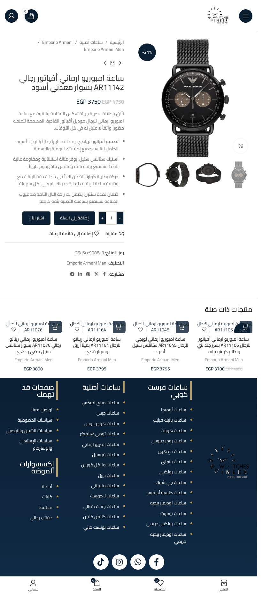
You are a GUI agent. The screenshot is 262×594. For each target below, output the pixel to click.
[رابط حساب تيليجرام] (72, 274)
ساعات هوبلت (173, 430)
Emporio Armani (57, 42)
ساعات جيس (107, 413)
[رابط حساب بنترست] (88, 274)
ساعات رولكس (172, 472)
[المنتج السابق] (120, 63)
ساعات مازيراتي (105, 485)
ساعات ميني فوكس (100, 403)
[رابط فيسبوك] (104, 274)
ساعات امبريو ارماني (100, 444)
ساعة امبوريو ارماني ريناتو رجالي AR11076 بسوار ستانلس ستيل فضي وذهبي (33, 345)
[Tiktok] (101, 562)
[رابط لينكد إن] (80, 274)
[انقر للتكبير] (240, 146)
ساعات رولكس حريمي (166, 523)
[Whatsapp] (138, 562)
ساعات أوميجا (173, 410)
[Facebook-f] (156, 562)
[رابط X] (96, 274)
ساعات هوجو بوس (101, 423)
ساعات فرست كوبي (168, 390)
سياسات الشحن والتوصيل (29, 430)
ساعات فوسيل (105, 454)
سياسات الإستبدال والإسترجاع (35, 444)
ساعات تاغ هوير (172, 451)
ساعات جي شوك (171, 482)
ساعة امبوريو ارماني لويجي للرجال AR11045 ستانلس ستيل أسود (160, 345)
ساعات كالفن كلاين (101, 516)
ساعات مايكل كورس (100, 465)
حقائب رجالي (41, 517)
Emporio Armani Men (104, 49)
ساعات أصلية (91, 42)
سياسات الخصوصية (35, 420)
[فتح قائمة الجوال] (246, 16)
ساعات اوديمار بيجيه (168, 503)
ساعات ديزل (108, 475)
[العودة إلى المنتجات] (112, 63)
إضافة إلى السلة (74, 218)
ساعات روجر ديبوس (168, 441)
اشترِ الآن (36, 218)
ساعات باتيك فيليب (169, 420)
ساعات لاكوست (104, 496)
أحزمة (47, 486)
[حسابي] (11, 16)
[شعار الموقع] (218, 16)
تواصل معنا (41, 410)
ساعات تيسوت (173, 513)
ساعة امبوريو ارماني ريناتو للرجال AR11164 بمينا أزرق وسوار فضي (97, 345)
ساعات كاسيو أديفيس (166, 492)
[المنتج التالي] (105, 63)
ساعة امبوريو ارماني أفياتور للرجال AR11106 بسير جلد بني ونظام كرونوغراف (223, 345)
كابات (47, 497)
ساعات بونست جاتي (101, 527)
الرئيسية (117, 42)
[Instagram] (119, 562)
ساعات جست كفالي (101, 506)
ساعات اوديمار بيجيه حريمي (168, 537)
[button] (246, 327)
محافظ (45, 507)
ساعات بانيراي (173, 461)
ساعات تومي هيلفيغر (99, 434)
